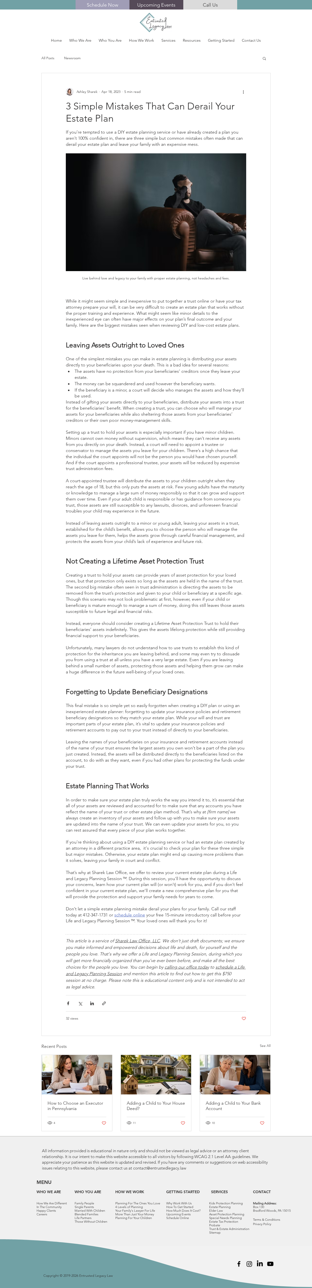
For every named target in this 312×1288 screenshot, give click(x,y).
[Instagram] (249, 1264)
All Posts (47, 58)
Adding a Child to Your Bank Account (233, 1106)
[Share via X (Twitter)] (80, 1003)
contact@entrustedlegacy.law (159, 1168)
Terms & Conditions (266, 1219)
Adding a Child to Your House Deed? (156, 1106)
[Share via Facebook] (68, 1003)
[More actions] (243, 92)
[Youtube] (270, 1264)
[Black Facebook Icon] (239, 1264)
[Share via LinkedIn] (92, 1003)
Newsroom (72, 58)
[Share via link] (104, 1003)
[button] (80, 40)
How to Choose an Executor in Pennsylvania (75, 1106)
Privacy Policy (262, 1224)
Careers (42, 1214)
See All (265, 1045)
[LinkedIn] (259, 1264)
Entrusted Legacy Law (96, 1275)
